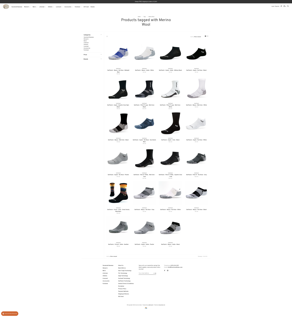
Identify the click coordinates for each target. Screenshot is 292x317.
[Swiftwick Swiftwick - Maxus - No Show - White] (170, 193)
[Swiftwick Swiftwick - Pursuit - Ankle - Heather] (118, 228)
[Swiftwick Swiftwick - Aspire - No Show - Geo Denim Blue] (144, 124)
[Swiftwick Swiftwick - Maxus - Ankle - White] (144, 54)
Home (139, 16)
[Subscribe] (154, 273)
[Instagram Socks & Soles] (167, 270)
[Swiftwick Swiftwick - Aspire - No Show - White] (196, 124)
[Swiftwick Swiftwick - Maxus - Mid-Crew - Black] (118, 124)
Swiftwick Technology (124, 281)
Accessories (67, 7)
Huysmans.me (162, 305)
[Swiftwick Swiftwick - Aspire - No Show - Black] (196, 54)
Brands (93, 7)
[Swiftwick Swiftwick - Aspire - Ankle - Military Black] (170, 54)
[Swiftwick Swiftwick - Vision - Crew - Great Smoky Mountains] (118, 193)
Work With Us (122, 268)
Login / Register (275, 6)
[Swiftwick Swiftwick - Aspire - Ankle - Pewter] (144, 228)
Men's (34, 7)
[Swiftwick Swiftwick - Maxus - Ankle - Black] (170, 228)
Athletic (50, 7)
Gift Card (86, 7)
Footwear (77, 7)
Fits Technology (122, 273)
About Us (120, 265)
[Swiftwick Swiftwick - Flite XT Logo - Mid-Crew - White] (170, 89)
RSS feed (120, 296)
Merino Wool (151, 16)
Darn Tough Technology (124, 270)
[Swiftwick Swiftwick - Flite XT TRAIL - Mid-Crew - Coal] (144, 158)
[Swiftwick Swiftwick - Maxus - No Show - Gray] (144, 193)
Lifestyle (41, 7)
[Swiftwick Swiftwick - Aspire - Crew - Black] (170, 124)
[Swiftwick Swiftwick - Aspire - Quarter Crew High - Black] (118, 89)
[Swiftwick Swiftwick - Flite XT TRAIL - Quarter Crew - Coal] (170, 158)
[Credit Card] (146, 308)
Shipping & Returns (123, 294)
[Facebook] (164, 270)
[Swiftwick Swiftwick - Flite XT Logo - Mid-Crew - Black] (144, 89)
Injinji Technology (123, 276)
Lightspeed (150, 305)
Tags (144, 16)
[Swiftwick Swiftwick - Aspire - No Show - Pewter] (118, 158)
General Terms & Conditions (126, 283)
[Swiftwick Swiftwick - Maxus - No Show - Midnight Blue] (118, 54)
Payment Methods (123, 291)
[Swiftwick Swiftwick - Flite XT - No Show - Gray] (196, 158)
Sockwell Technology (124, 278)
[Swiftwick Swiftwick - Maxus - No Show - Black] (196, 193)
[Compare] (281, 6)
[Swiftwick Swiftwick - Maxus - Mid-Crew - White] (196, 89)
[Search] (288, 6)
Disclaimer (121, 286)
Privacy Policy (122, 289)
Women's (26, 7)
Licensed (58, 7)
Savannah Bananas (16, 7)
